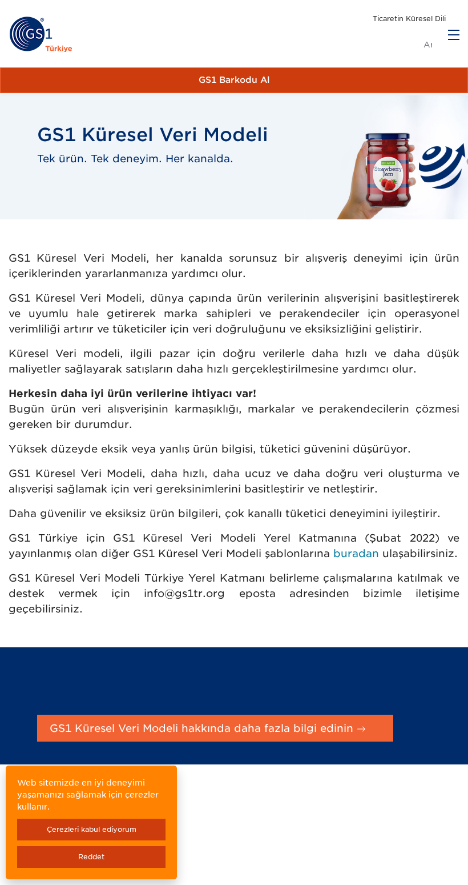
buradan (356, 553)
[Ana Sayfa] (41, 35)
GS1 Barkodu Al (234, 80)
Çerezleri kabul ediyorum (91, 829)
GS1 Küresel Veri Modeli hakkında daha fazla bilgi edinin (203, 728)
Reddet (91, 856)
